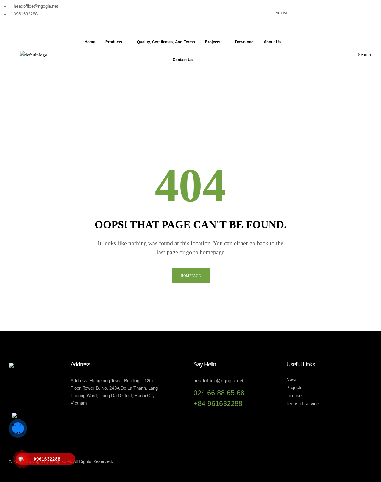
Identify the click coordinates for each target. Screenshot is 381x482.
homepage (191, 276)
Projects (294, 387)
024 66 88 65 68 (218, 393)
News (292, 379)
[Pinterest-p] (364, 12)
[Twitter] (326, 12)
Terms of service (302, 403)
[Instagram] (345, 12)
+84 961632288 (217, 403)
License (294, 395)
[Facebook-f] (326, 460)
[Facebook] (307, 12)
